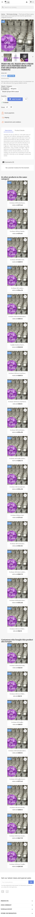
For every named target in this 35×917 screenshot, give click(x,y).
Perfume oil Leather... (17, 288)
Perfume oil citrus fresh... (17, 807)
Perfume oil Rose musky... (17, 231)
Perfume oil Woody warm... (18, 203)
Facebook (2, 891)
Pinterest (11, 107)
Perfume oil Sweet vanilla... (17, 864)
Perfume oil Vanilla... (17, 722)
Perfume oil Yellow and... (17, 259)
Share (7, 107)
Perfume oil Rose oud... (17, 515)
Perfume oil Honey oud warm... (17, 401)
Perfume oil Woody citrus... (18, 600)
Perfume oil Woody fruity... (17, 665)
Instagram (7, 891)
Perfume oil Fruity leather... (17, 572)
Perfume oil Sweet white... (17, 629)
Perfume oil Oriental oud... (17, 487)
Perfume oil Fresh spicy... (17, 430)
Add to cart (15, 99)
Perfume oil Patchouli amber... (17, 316)
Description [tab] (8, 130)
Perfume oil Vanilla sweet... (17, 779)
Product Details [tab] (19, 130)
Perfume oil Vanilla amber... (17, 458)
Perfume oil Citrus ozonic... (17, 836)
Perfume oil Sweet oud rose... (17, 373)
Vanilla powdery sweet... (17, 345)
